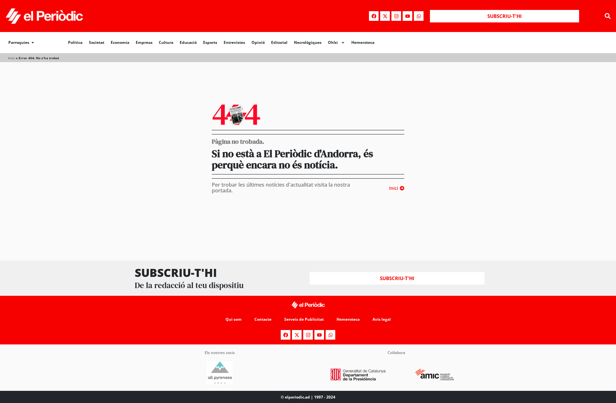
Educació (188, 42)
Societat (96, 42)
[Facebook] (374, 16)
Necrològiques (307, 42)
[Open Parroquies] (33, 42)
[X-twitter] (385, 16)
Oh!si (333, 42)
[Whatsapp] (419, 16)
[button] (607, 16)
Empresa (144, 42)
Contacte (262, 319)
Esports (210, 42)
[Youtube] (407, 16)
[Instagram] (396, 16)
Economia (120, 42)
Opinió (258, 42)
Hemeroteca (362, 42)
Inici (11, 58)
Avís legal (381, 319)
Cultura (166, 42)
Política (75, 42)
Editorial (279, 42)
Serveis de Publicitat (304, 319)
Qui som (234, 319)
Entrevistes (234, 42)
